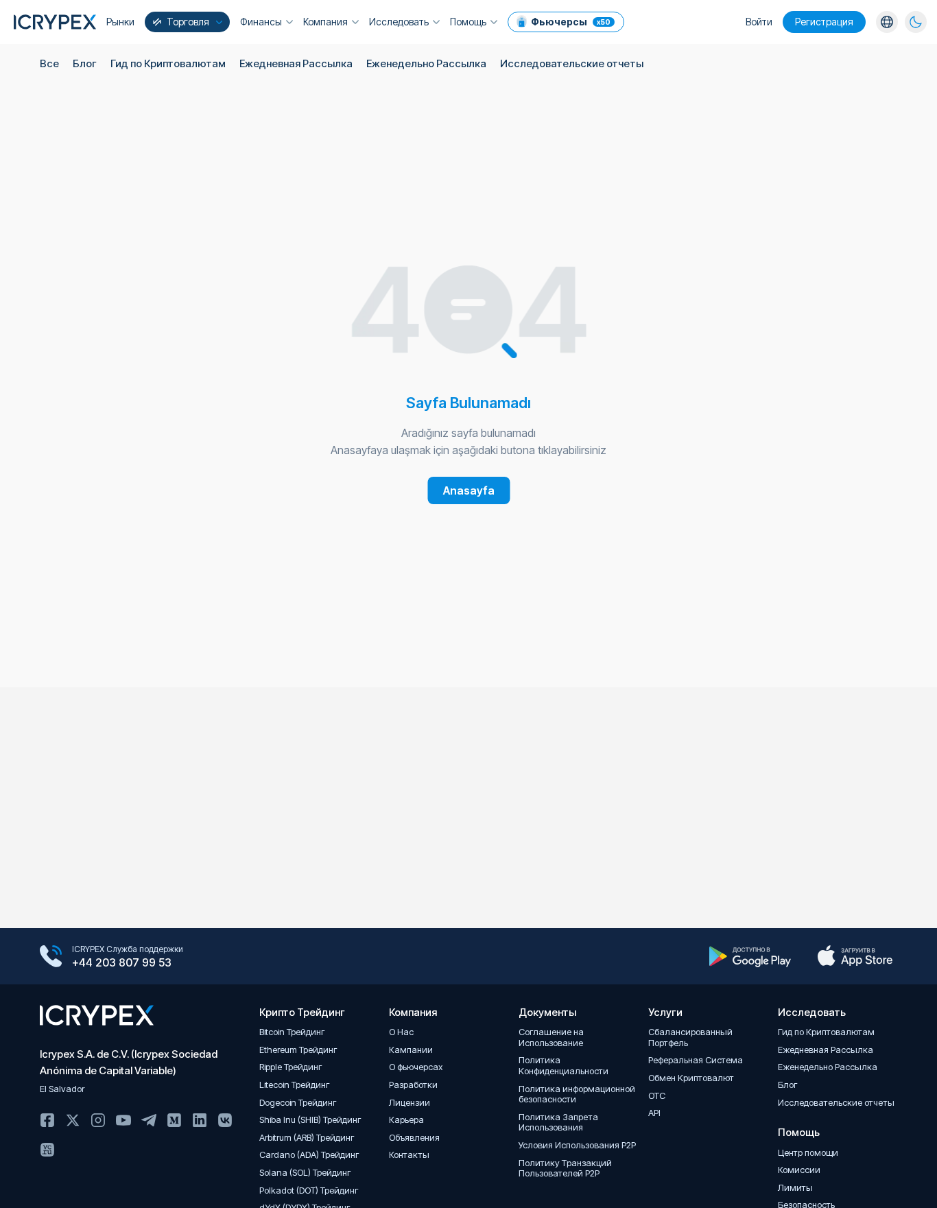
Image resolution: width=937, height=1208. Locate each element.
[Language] (887, 22)
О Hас (401, 1032)
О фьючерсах (415, 1067)
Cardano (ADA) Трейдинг (309, 1155)
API (654, 1113)
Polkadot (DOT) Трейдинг (309, 1190)
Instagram (98, 1120)
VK (225, 1120)
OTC (656, 1096)
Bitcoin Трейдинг (292, 1032)
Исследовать (399, 21)
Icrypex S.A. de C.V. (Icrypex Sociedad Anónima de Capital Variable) (128, 1062)
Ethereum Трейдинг (298, 1050)
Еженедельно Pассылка (426, 63)
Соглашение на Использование (551, 1037)
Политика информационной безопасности (577, 1094)
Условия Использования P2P (577, 1145)
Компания (325, 21)
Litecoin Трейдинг (294, 1085)
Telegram (148, 1120)
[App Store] (855, 956)
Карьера (406, 1120)
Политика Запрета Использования (558, 1122)
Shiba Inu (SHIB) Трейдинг (310, 1120)
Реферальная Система (695, 1060)
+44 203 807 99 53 (121, 962)
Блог (85, 63)
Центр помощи (808, 1153)
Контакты (409, 1155)
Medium (174, 1120)
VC (47, 1149)
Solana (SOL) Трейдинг (305, 1173)
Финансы (261, 21)
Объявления (414, 1138)
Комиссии (799, 1170)
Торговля (188, 21)
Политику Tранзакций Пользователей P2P (565, 1168)
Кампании (411, 1050)
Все (49, 63)
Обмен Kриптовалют (691, 1078)
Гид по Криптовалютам (168, 63)
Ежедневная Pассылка (296, 63)
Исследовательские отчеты (571, 63)
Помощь (468, 21)
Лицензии (409, 1103)
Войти (759, 21)
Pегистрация (824, 21)
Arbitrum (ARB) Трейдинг (307, 1138)
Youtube (123, 1120)
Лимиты (795, 1188)
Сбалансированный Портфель (690, 1037)
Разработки (413, 1085)
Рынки (120, 21)
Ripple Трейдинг (290, 1067)
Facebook (47, 1120)
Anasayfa (469, 490)
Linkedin (199, 1120)
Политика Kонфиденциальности (563, 1065)
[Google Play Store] (750, 956)
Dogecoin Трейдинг (298, 1103)
